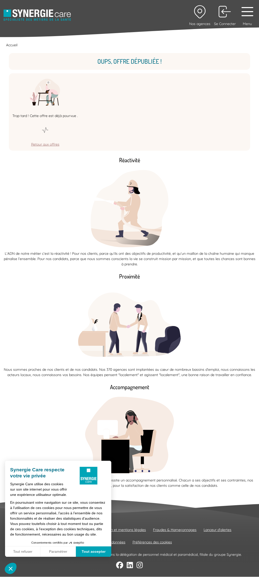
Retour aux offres (45, 144)
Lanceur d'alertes (217, 529)
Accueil (11, 45)
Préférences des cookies (152, 542)
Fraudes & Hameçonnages (175, 529)
